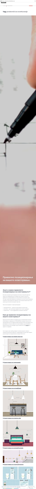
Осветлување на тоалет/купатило (13, 464)
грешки (27, 325)
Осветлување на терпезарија (12, 362)
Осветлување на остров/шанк (12, 388)
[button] (18, 403)
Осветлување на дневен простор (13, 336)
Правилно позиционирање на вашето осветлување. (18, 279)
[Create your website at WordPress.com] (18, 1)
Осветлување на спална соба (12, 418)
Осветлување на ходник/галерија (13, 448)
